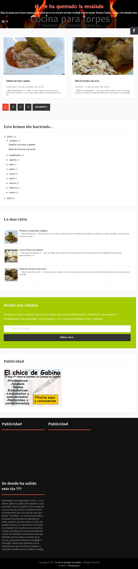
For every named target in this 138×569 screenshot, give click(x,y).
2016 (9, 137)
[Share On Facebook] (8, 42)
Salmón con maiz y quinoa (18, 81)
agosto (12, 160)
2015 (9, 198)
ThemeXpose (74, 565)
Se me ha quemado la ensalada (69, 6)
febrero (13, 188)
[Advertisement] (23, 452)
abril (11, 178)
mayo (12, 174)
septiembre (15, 155)
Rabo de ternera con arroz (87, 81)
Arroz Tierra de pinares (31, 250)
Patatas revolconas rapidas (33, 231)
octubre (13, 140)
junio (11, 169)
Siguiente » (41, 107)
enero (12, 192)
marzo (12, 183)
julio (11, 164)
